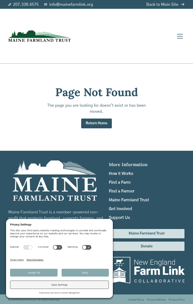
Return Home (96, 123)
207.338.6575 (26, 5)
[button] (179, 36)
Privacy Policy (177, 299)
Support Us (119, 218)
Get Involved (120, 209)
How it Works (121, 174)
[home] (39, 36)
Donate (147, 246)
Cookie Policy (136, 299)
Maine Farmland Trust (129, 200)
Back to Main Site (162, 5)
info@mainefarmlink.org (71, 5)
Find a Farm (120, 182)
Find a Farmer (121, 191)
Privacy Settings (156, 299)
